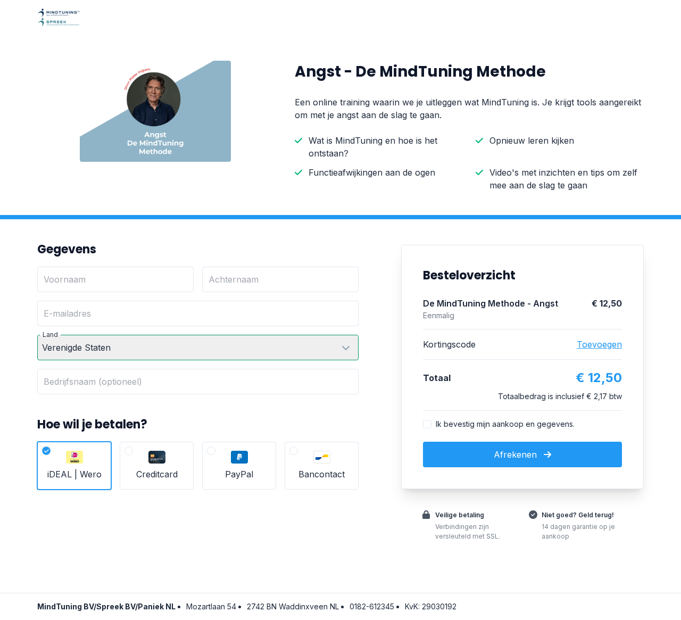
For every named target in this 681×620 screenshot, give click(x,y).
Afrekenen (516, 454)
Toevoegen (599, 344)
